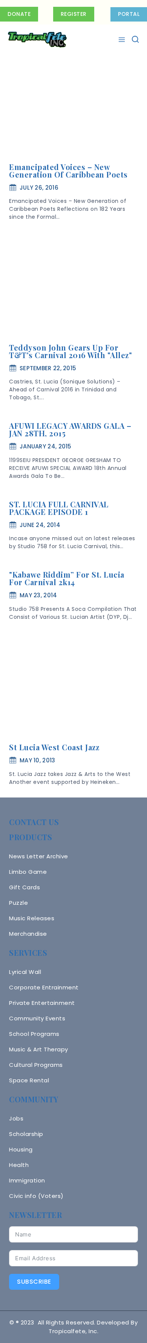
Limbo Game (28, 872)
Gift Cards (24, 887)
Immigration (27, 1180)
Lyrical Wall (25, 972)
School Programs (34, 1034)
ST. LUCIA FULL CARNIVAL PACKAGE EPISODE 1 (59, 508)
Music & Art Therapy (38, 1049)
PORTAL (128, 14)
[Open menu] (122, 39)
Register (74, 14)
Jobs (16, 1118)
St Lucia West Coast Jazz (54, 747)
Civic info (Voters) (36, 1196)
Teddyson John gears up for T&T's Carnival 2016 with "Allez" (70, 351)
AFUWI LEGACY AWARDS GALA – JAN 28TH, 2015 (70, 429)
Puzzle (18, 903)
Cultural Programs (36, 1065)
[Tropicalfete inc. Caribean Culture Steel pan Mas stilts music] (37, 39)
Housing (21, 1149)
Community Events (37, 1018)
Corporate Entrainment (44, 987)
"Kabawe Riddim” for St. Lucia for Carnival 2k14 (66, 578)
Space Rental (29, 1080)
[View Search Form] (135, 40)
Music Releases (31, 918)
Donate (19, 14)
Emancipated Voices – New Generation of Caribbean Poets (68, 170)
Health (19, 1165)
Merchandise (28, 934)
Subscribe (34, 1281)
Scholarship (26, 1134)
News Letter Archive (38, 856)
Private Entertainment (42, 1003)
